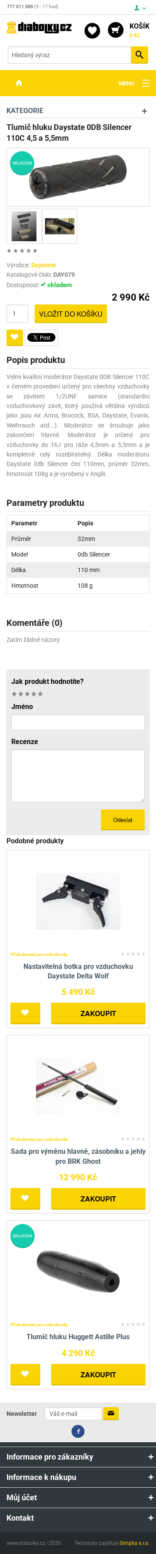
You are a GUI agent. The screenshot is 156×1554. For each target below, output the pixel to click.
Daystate (43, 265)
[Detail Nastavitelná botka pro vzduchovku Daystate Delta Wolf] (78, 901)
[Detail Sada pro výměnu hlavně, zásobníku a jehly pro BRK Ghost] (78, 1086)
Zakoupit (98, 1013)
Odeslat (123, 820)
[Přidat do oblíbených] (14, 338)
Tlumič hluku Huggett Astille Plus (78, 1337)
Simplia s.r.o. (135, 1543)
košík (140, 30)
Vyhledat (139, 55)
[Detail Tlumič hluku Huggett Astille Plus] (78, 1271)
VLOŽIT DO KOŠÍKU (71, 314)
